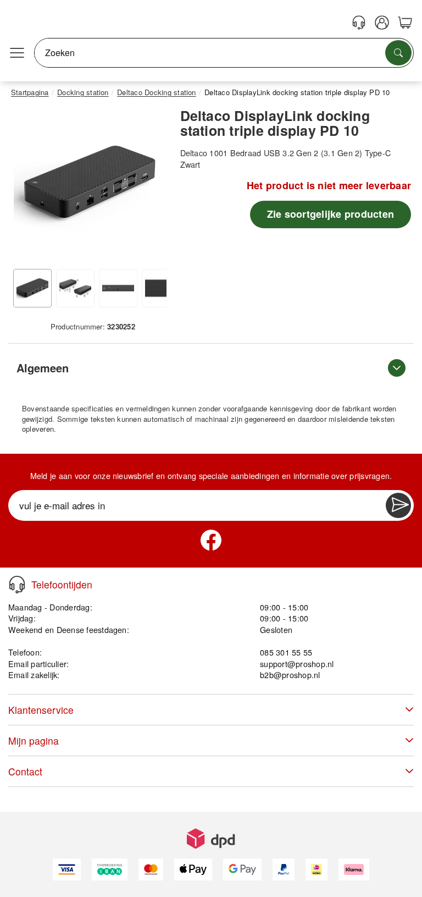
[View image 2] (75, 288)
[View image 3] (118, 288)
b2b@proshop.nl (290, 674)
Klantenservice (41, 710)
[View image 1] (32, 288)
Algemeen (42, 368)
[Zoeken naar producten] (398, 52)
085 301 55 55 (286, 652)
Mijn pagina (33, 740)
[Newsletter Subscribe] (398, 505)
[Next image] (150, 186)
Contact (25, 771)
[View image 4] (161, 288)
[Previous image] (27, 186)
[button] (89, 183)
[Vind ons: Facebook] (211, 540)
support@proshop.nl (297, 663)
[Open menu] (17, 53)
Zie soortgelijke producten (330, 214)
